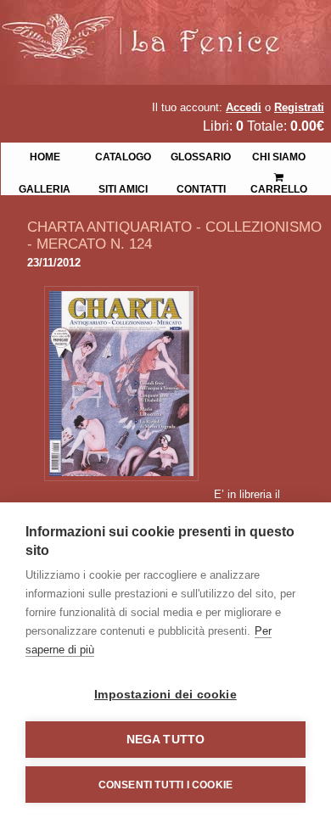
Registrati (299, 107)
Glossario (201, 155)
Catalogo (123, 155)
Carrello (279, 171)
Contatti (201, 187)
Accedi (243, 107)
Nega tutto (165, 739)
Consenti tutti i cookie (165, 785)
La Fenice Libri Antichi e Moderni (148, 25)
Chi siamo (279, 155)
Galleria (44, 187)
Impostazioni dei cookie (165, 694)
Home (45, 155)
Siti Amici (123, 187)
